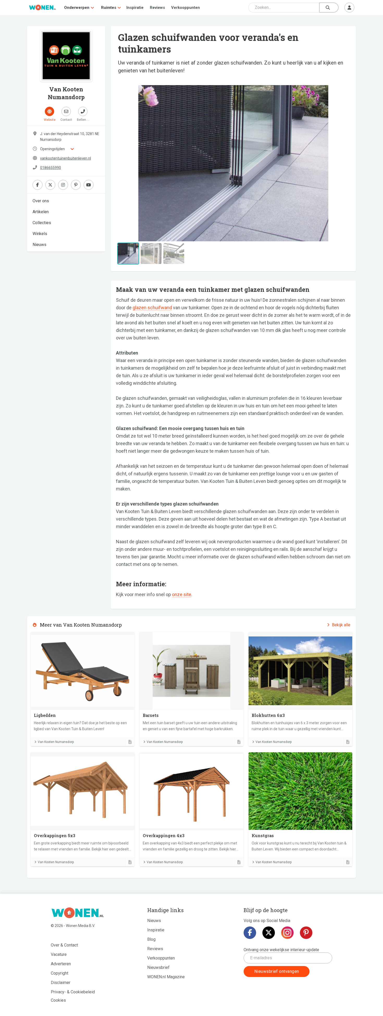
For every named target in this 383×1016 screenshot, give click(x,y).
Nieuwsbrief (158, 967)
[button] (133, 163)
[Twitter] (268, 932)
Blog (151, 939)
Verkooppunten (185, 7)
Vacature (59, 954)
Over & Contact (64, 945)
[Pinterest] (306, 932)
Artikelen (41, 211)
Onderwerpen (76, 7)
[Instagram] (287, 932)
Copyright (59, 973)
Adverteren (61, 963)
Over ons (41, 200)
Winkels (40, 233)
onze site (181, 594)
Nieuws (39, 244)
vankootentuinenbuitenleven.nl (65, 158)
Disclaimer (60, 982)
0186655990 (50, 168)
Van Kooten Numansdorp (56, 742)
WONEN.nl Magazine (166, 976)
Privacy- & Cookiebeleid (73, 991)
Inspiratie (135, 7)
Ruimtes (108, 7)
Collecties (42, 222)
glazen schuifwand (152, 307)
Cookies (58, 1000)
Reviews (157, 7)
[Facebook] (250, 932)
